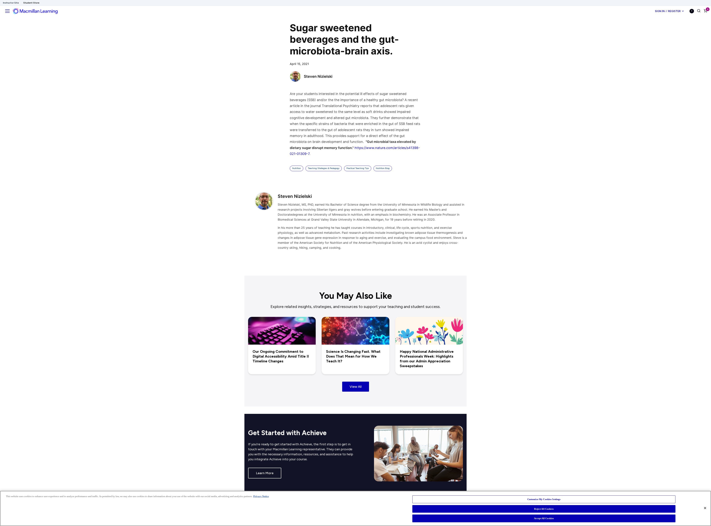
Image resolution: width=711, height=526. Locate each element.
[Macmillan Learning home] (35, 11)
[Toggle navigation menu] (7, 11)
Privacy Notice (261, 496)
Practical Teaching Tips (357, 168)
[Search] (699, 11)
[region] (355, 508)
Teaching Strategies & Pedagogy (323, 168)
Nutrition (296, 168)
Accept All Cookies (544, 518)
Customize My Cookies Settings (544, 499)
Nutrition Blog (383, 168)
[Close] (705, 508)
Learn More (264, 473)
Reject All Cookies (543, 508)
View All (356, 387)
